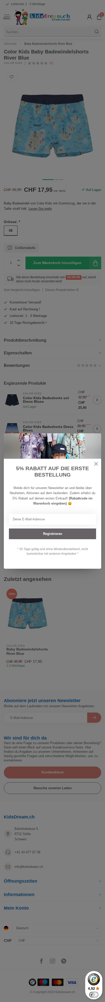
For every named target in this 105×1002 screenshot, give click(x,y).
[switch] (93, 994)
